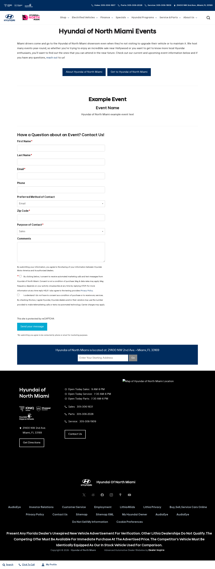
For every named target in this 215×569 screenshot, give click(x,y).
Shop (63, 17)
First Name (24, 141)
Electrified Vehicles (83, 17)
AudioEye (14, 507)
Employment (103, 507)
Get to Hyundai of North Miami (129, 72)
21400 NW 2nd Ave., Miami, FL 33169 (194, 5)
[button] (208, 17)
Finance (105, 17)
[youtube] (129, 495)
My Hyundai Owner (134, 514)
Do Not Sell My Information (90, 522)
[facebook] (102, 495)
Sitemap (82, 514)
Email (21, 169)
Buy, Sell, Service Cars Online (188, 507)
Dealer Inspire (156, 550)
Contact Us (60, 514)
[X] (84, 495)
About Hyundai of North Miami (84, 72)
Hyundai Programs (142, 18)
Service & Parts (169, 17)
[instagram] (111, 495)
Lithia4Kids (127, 507)
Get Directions (31, 442)
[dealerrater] (93, 495)
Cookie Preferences (129, 522)
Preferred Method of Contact (36, 197)
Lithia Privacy (152, 507)
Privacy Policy (87, 291)
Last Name (24, 155)
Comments (24, 239)
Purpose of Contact (30, 225)
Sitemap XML (105, 514)
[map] (120, 495)
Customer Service (74, 507)
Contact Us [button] (75, 434)
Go (133, 358)
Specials (121, 17)
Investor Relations (41, 507)
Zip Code (23, 211)
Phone (21, 183)
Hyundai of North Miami (83, 550)
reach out (52, 57)
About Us (188, 17)
